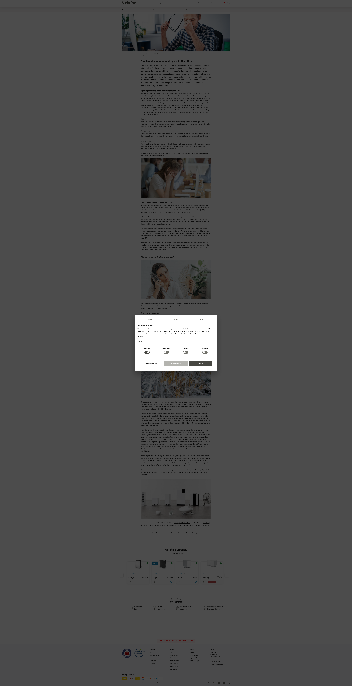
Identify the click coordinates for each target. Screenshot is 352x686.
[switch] (166, 352)
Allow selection (176, 363)
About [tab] (201, 319)
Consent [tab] (150, 319)
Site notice (141, 341)
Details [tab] (176, 319)
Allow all (200, 363)
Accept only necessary (152, 363)
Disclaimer (141, 339)
